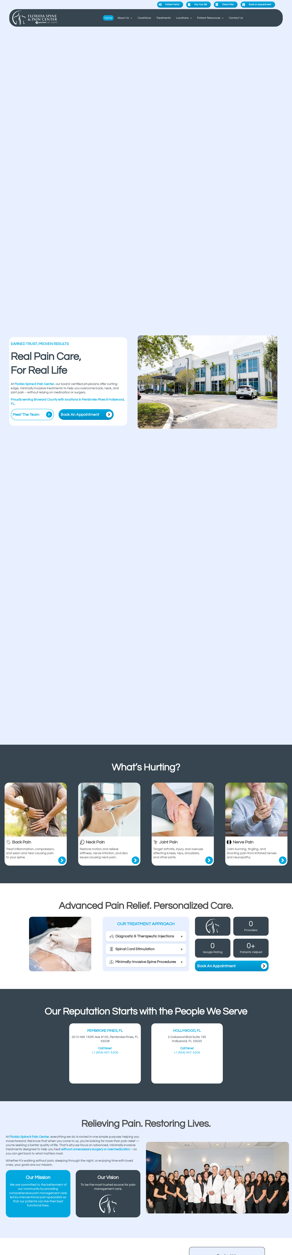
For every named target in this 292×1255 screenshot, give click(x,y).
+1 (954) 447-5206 (105, 1052)
